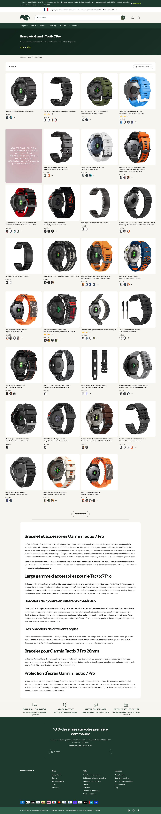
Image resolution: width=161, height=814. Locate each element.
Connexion (137, 3)
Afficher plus (25, 47)
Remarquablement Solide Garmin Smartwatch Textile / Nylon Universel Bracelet (59, 331)
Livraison (86, 787)
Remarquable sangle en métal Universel (95, 223)
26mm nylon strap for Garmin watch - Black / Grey (61, 276)
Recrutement (120, 784)
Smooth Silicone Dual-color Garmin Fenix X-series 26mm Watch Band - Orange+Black (96, 277)
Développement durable (124, 781)
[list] (80, 9)
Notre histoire (120, 775)
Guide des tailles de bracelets (94, 778)
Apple (23, 26)
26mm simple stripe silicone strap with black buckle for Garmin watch (55, 168)
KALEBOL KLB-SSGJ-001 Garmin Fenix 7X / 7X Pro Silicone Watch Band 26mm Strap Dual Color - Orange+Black (132, 169)
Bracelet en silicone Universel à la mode (19, 111)
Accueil (23, 57)
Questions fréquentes (91, 775)
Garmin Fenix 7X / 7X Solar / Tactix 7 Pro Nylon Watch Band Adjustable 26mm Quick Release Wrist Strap (137, 224)
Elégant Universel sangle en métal (17, 276)
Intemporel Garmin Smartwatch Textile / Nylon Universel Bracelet (54, 224)
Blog (116, 787)
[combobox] (80, 18)
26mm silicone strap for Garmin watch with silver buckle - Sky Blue (131, 113)
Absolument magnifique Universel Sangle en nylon (98, 330)
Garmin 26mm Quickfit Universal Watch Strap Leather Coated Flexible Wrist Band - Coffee (97, 440)
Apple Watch (57, 775)
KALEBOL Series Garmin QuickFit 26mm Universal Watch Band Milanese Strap (56, 386)
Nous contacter (89, 794)
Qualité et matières (122, 778)
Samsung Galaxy (58, 781)
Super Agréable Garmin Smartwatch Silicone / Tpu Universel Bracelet (93, 386)
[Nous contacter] (132, 18)
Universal (64, 26)
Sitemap (97, 810)
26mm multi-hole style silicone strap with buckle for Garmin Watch (55, 440)
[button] (24, 25)
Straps (27, 810)
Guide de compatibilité (92, 781)
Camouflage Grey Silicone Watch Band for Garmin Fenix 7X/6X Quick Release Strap (134, 386)
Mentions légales (71, 810)
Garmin (33, 26)
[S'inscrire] (109, 751)
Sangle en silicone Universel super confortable (59, 111)
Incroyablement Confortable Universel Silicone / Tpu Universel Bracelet (94, 113)
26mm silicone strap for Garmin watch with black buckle (92, 168)
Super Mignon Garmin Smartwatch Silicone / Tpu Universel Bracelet (55, 493)
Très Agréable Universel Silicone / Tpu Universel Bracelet (130, 331)
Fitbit (42, 26)
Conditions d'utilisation (57, 810)
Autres (75, 26)
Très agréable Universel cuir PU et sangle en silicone (15, 386)
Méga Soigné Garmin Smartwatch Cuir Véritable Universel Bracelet (17, 440)
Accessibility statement (86, 810)
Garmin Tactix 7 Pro (35, 57)
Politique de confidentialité (40, 810)
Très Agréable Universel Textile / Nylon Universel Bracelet (16, 331)
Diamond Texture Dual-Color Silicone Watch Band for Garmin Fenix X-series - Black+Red (20, 224)
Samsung (52, 26)
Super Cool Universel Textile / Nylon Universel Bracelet (91, 493)
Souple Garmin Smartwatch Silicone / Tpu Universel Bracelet (130, 277)
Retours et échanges (91, 791)
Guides (86, 784)
